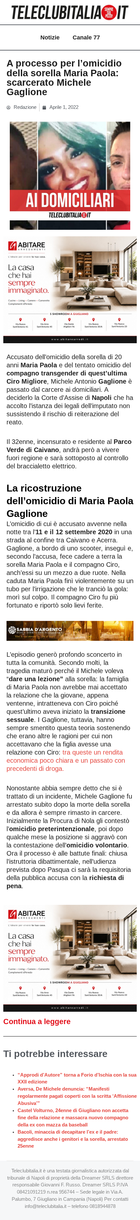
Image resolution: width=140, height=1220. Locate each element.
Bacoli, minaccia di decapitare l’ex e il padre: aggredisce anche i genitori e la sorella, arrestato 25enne (73, 1139)
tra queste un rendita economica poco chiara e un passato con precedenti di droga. (66, 760)
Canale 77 (86, 37)
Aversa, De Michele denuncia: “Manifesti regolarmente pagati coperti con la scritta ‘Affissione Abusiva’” (77, 1096)
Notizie (50, 37)
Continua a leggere (37, 1021)
